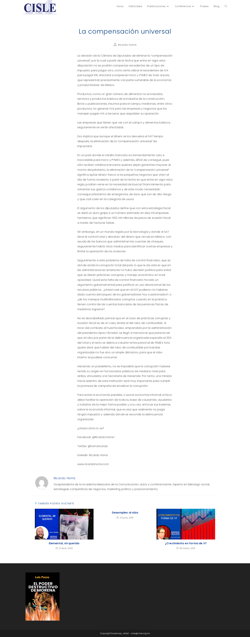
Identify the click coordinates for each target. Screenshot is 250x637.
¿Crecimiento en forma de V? (186, 543)
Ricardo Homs (127, 45)
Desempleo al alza (125, 513)
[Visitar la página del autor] (41, 483)
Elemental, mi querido (64, 543)
